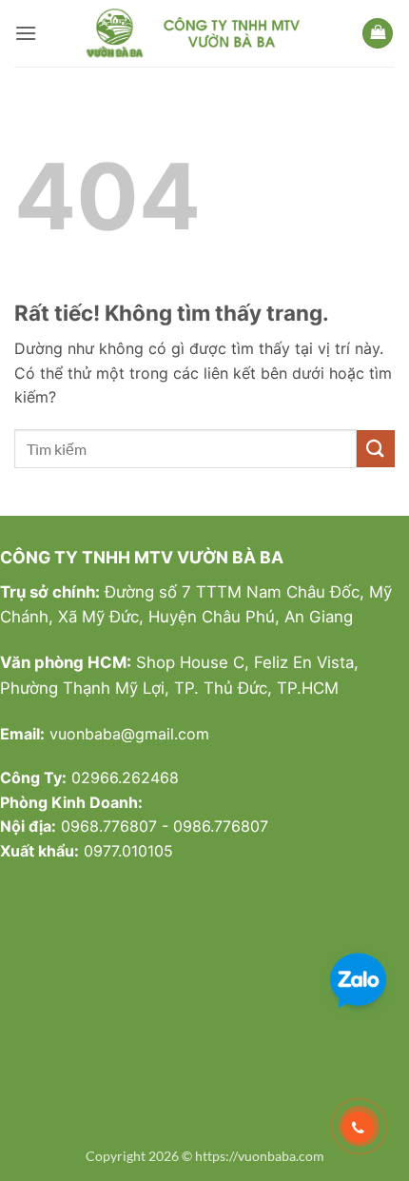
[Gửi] (376, 448)
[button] (25, 33)
